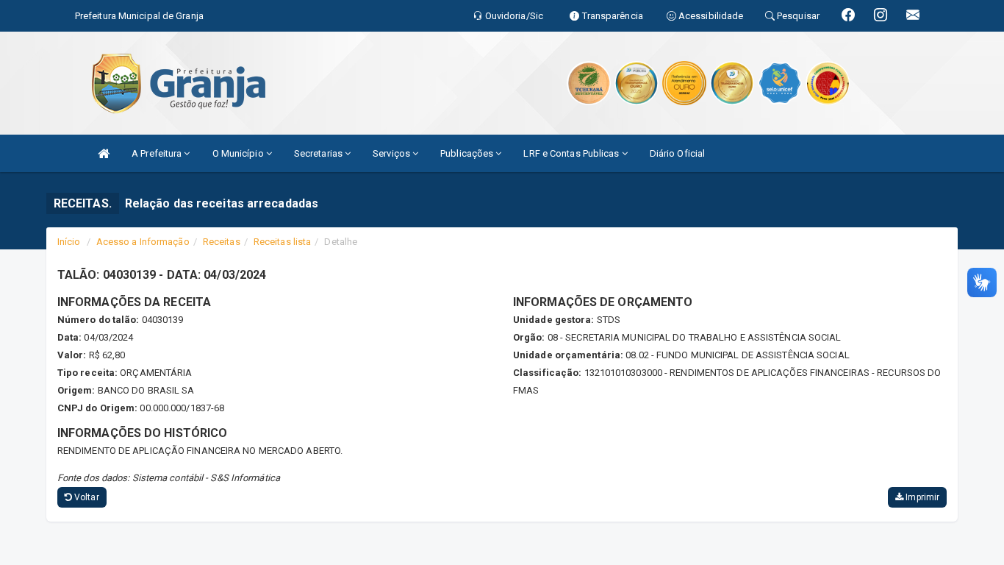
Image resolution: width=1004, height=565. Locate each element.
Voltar (85, 497)
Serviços (392, 153)
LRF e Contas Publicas (572, 153)
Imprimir (921, 497)
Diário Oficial (677, 153)
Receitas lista (282, 241)
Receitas (221, 241)
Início (69, 241)
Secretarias (319, 153)
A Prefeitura (158, 153)
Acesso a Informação (143, 241)
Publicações (467, 153)
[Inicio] (103, 153)
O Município (239, 153)
